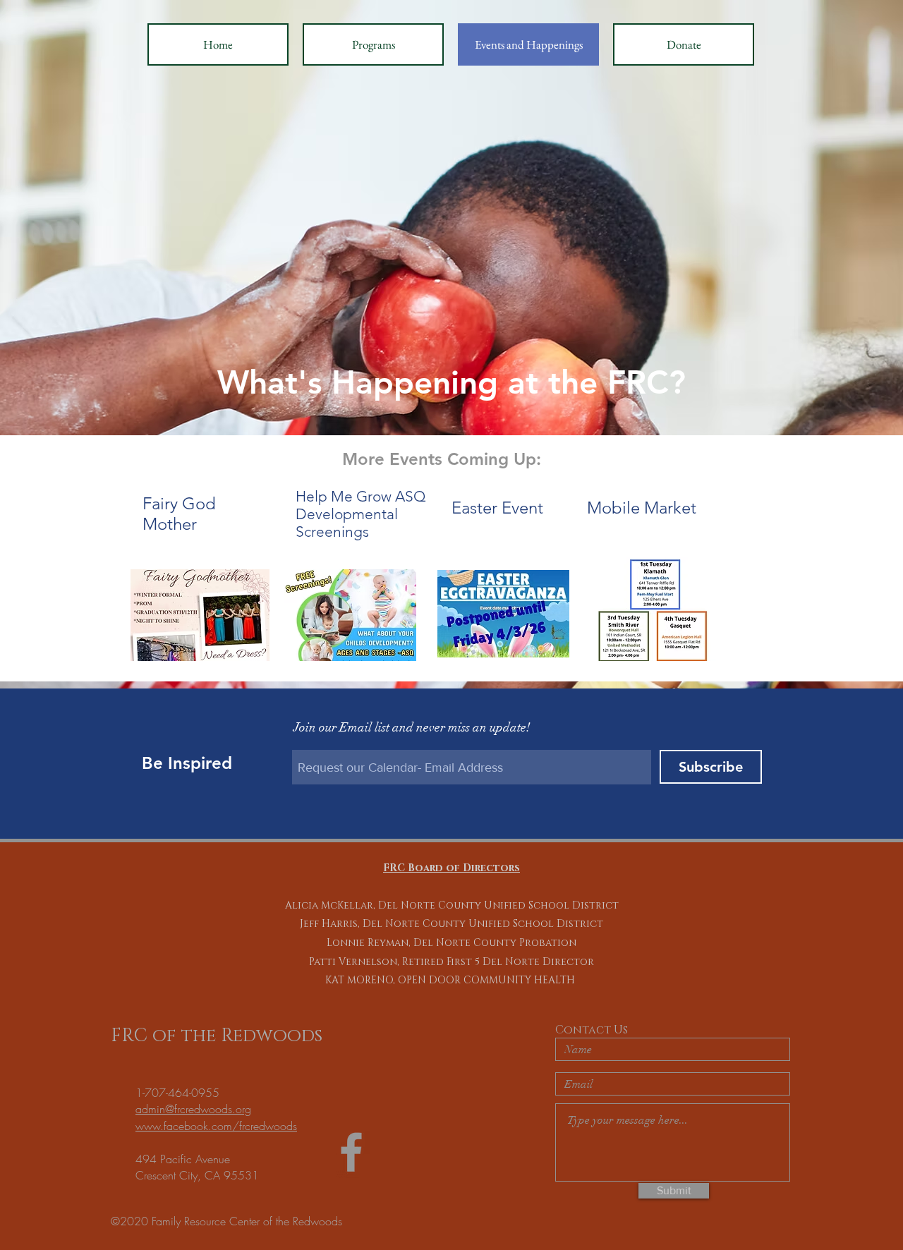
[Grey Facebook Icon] (351, 1152)
